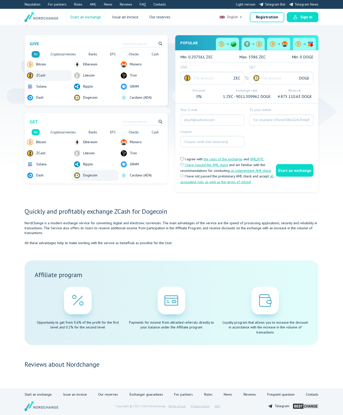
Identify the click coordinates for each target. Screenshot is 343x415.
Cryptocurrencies (63, 54)
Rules (78, 4)
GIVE (183, 67)
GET (252, 67)
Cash (155, 54)
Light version (245, 4)
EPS (113, 54)
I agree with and (224, 159)
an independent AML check (251, 170)
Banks (93, 54)
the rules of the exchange (223, 159)
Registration (267, 16)
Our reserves (159, 16)
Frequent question (281, 394)
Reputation (32, 4)
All (36, 54)
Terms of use (177, 406)
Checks (134, 54)
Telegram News (306, 4)
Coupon (186, 131)
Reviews (126, 4)
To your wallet (260, 109)
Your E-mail (188, 109)
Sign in (306, 16)
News (108, 4)
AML (93, 4)
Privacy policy (200, 406)
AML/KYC (257, 159)
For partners (57, 4)
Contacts (159, 4)
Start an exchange (85, 16)
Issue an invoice (125, 16)
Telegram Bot (275, 4)
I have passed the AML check (206, 165)
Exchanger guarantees (146, 394)
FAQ (143, 4)
